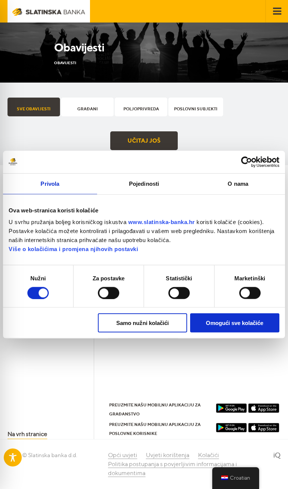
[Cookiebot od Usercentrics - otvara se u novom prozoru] (246, 161)
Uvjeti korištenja (167, 455)
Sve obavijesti (34, 108)
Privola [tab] (49, 183)
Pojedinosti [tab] (144, 183)
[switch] (108, 293)
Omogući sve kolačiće (234, 323)
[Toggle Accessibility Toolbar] (13, 457)
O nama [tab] (238, 183)
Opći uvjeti (122, 455)
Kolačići (208, 455)
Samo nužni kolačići (142, 323)
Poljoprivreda (141, 108)
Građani (87, 108)
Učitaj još (144, 140)
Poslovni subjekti (196, 108)
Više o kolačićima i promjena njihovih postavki (73, 249)
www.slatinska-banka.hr (161, 222)
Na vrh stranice (27, 434)
